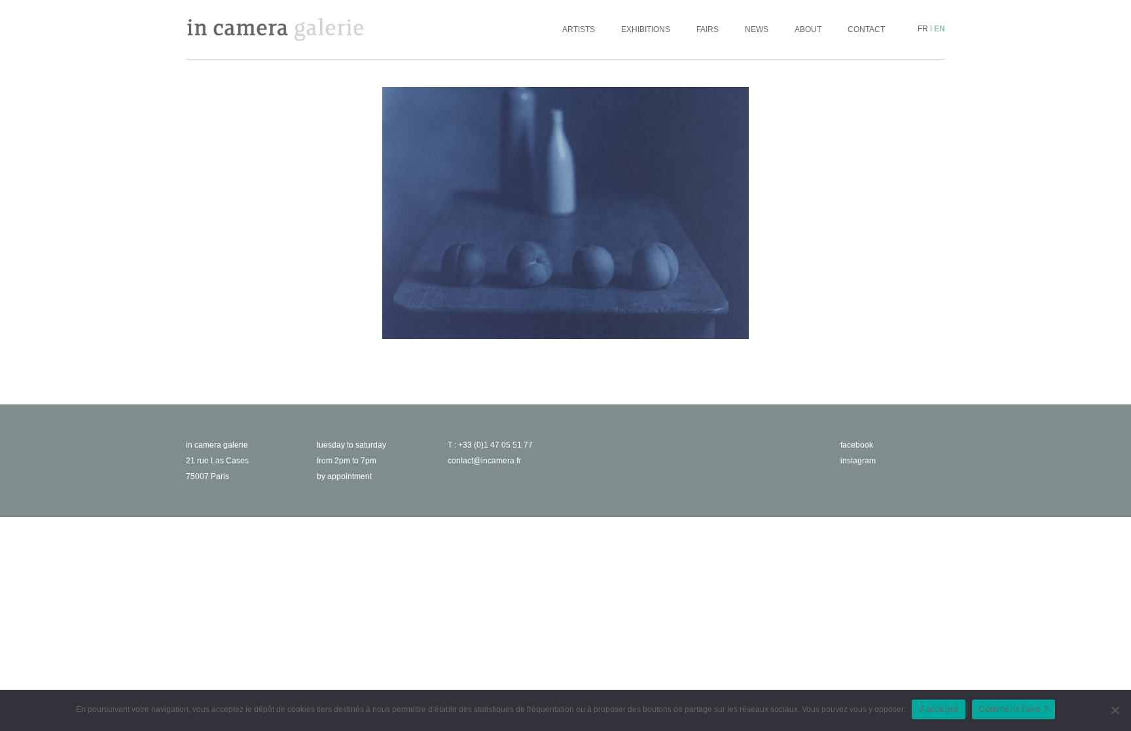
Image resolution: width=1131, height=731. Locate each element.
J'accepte (938, 709)
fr (923, 28)
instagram (858, 460)
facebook (856, 445)
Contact (866, 29)
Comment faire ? (1013, 709)
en (939, 28)
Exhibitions (645, 29)
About (808, 29)
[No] (1114, 710)
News (756, 29)
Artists (578, 29)
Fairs (707, 29)
